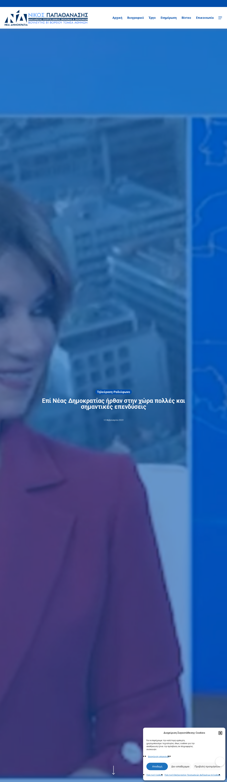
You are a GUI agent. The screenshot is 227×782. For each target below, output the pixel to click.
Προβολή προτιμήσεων (207, 766)
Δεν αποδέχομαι (180, 766)
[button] (220, 733)
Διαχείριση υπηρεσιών (158, 756)
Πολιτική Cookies (154, 775)
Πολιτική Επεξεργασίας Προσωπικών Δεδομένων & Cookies (192, 775)
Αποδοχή (157, 766)
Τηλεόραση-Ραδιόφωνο (113, 391)
